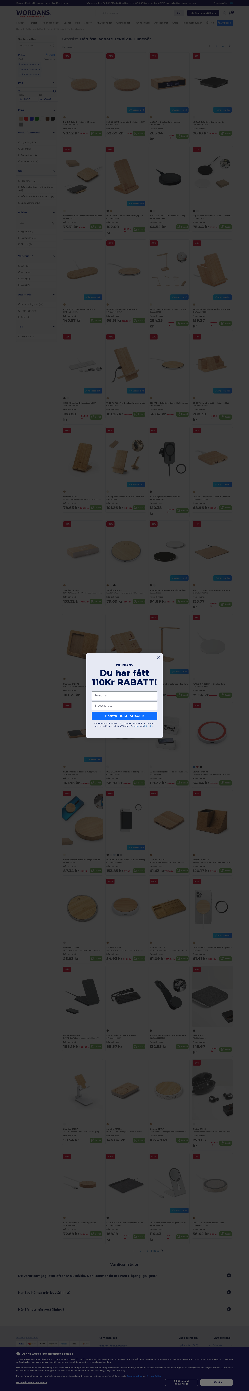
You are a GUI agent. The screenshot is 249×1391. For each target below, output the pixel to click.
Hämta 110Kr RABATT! (124, 716)
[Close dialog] (158, 658)
